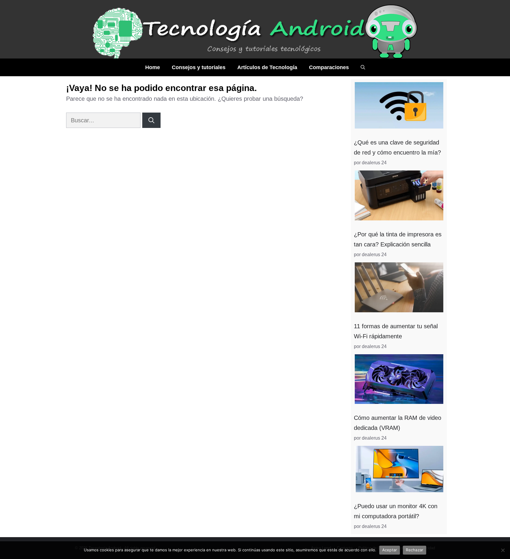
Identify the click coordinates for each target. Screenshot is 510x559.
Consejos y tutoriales (198, 67)
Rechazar (414, 549)
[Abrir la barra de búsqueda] (363, 67)
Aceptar (389, 549)
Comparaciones (329, 67)
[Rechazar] (503, 550)
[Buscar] (151, 120)
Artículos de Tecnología (267, 67)
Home (152, 67)
